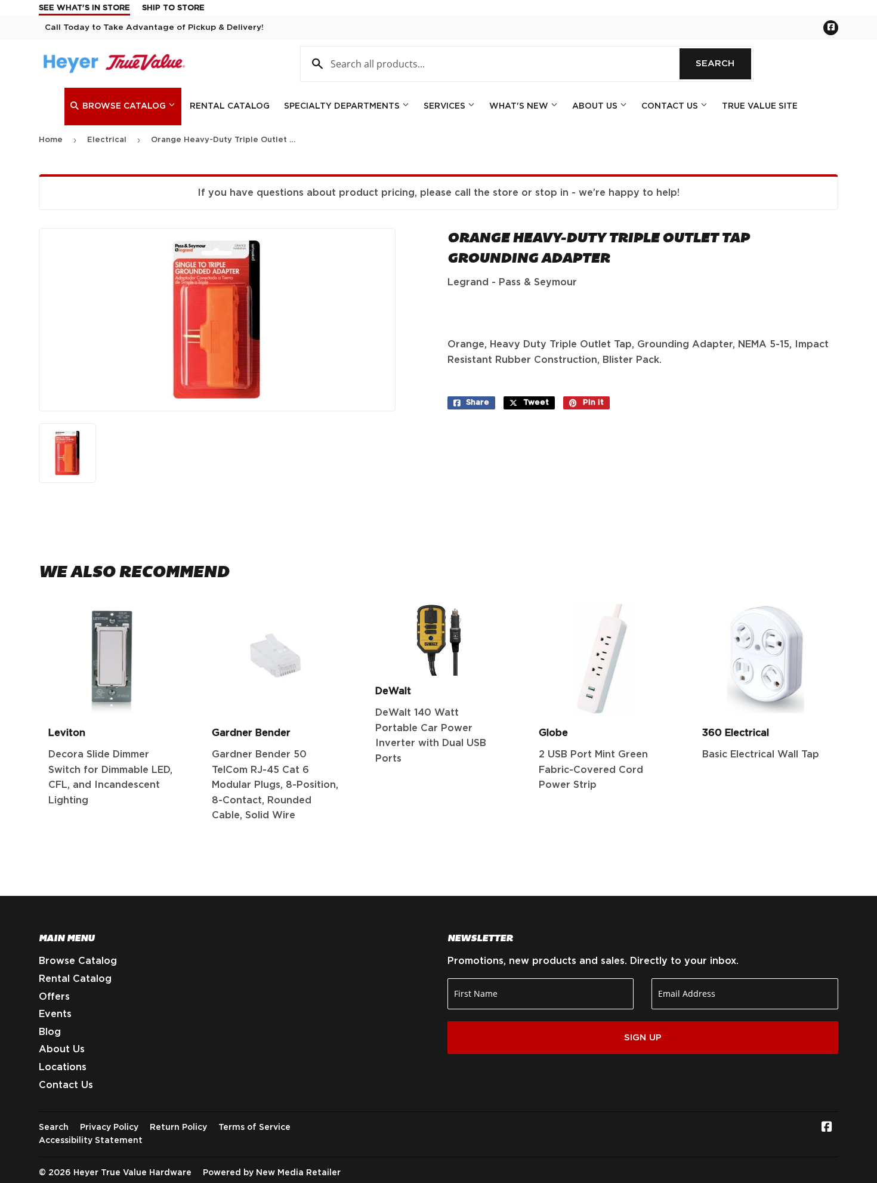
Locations (63, 1067)
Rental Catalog (230, 106)
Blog (50, 1032)
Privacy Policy (109, 1127)
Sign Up (643, 1037)
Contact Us (670, 106)
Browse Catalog (124, 106)
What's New (520, 106)
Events (55, 1014)
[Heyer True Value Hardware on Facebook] (827, 1128)
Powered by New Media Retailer (272, 1173)
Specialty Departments (343, 106)
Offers (54, 997)
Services (446, 106)
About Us (596, 106)
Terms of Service (254, 1127)
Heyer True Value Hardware (132, 1173)
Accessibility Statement (91, 1140)
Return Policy (178, 1127)
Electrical (106, 140)
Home (51, 140)
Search (723, 63)
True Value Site (760, 106)
